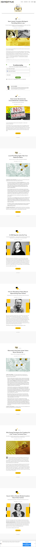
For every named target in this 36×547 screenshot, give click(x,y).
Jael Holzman (14, 86)
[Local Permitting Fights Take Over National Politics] (18, 169)
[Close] (35, 543)
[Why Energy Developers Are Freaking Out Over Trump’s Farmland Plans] (18, 447)
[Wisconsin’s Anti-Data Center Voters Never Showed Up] (18, 364)
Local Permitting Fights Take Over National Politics (18, 156)
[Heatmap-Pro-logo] (7, 2)
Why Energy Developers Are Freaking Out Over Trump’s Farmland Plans (18, 433)
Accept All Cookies (27, 545)
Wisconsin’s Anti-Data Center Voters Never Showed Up (18, 351)
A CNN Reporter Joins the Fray (18, 235)
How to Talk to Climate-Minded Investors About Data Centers (18, 497)
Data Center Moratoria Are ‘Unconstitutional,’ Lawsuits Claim (18, 99)
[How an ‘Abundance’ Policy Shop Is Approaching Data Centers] (18, 305)
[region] (18, 543)
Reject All (27, 543)
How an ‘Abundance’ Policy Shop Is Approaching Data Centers (18, 292)
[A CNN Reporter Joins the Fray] (18, 248)
